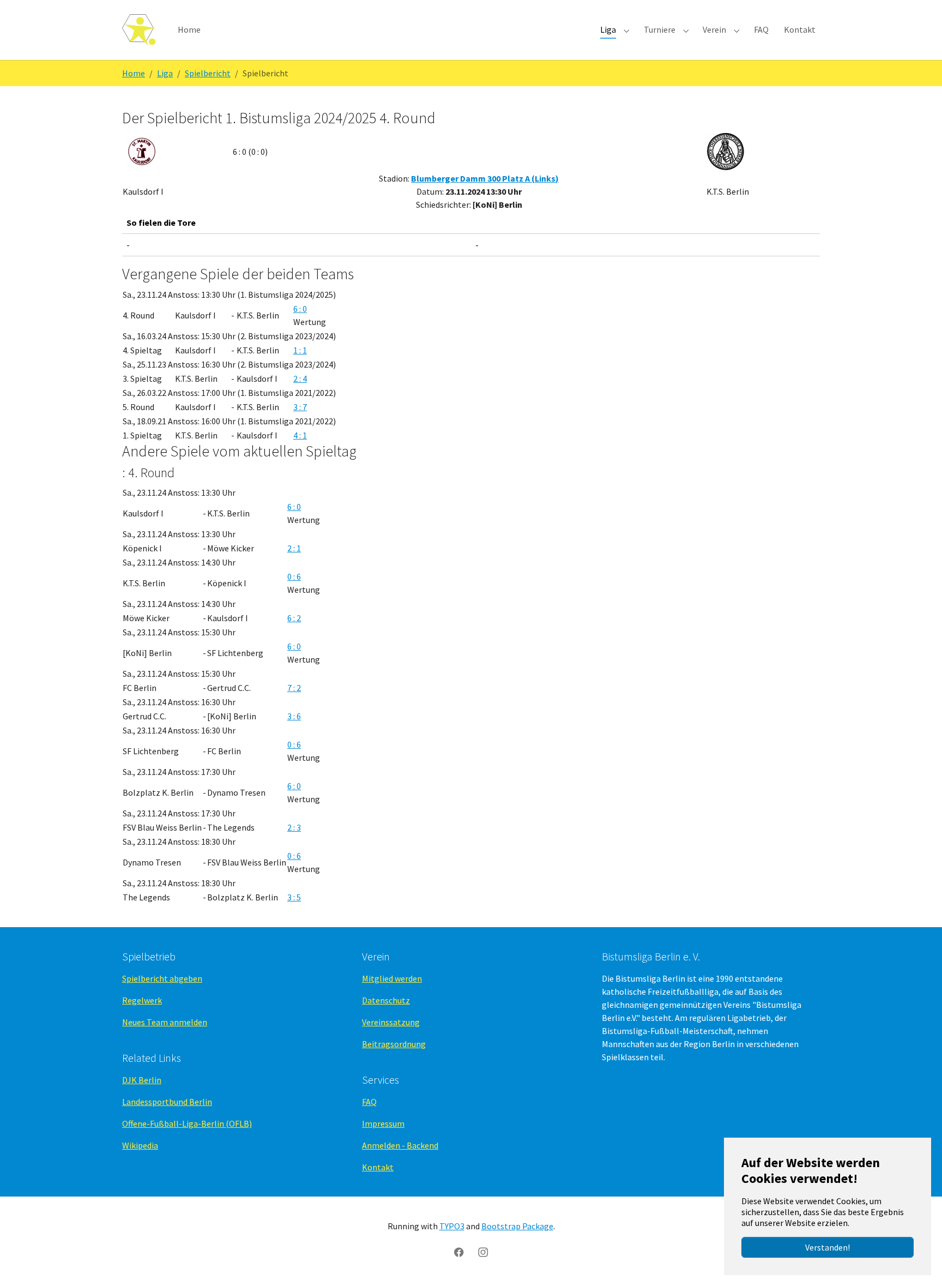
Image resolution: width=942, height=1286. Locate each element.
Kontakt (378, 1167)
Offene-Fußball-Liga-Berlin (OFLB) (187, 1123)
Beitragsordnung (394, 1043)
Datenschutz (386, 1000)
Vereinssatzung (391, 1022)
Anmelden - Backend (400, 1145)
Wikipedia (140, 1145)
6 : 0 (300, 308)
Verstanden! (827, 1247)
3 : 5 (294, 897)
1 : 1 (300, 350)
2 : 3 (294, 827)
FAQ (369, 1101)
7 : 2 (294, 687)
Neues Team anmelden (164, 1022)
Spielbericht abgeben (162, 978)
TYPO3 (451, 1226)
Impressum (383, 1123)
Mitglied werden (392, 978)
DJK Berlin (141, 1079)
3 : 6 (294, 716)
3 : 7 (300, 406)
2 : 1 (294, 548)
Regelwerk (142, 1000)
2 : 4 (300, 378)
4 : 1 (300, 435)
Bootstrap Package (517, 1226)
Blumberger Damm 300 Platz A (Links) (485, 178)
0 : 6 (294, 576)
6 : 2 (294, 617)
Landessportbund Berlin (167, 1101)
